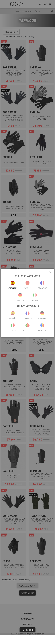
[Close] (50, 272)
